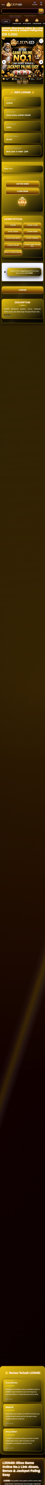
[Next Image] (41, 62)
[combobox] (20, 11)
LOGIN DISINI (22, 191)
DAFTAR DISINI (22, 184)
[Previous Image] (4, 62)
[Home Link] (14, 5)
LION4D (22, 290)
